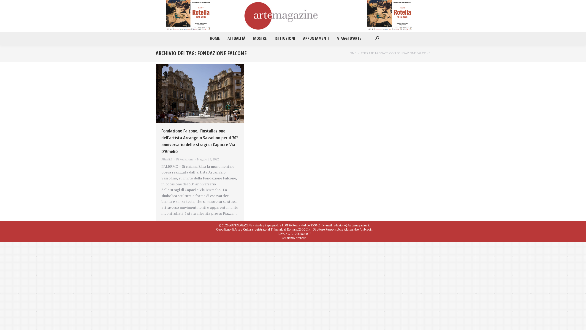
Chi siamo (288, 238)
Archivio (301, 238)
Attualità (166, 159)
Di (184, 159)
